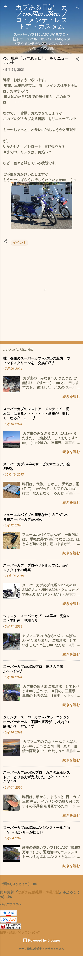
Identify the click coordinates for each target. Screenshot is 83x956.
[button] (77, 59)
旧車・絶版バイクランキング (20, 932)
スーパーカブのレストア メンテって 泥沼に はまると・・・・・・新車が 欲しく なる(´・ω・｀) (36, 414)
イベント (19, 243)
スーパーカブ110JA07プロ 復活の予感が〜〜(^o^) (33, 669)
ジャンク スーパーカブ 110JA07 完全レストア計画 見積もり (36, 618)
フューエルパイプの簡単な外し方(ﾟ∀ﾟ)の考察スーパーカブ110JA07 (35, 517)
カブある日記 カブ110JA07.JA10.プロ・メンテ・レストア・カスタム (41, 17)
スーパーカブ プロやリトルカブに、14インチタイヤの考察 (35, 567)
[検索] (77, 8)
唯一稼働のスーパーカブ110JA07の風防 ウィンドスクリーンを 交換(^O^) (36, 360)
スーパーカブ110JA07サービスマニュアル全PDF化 (36, 466)
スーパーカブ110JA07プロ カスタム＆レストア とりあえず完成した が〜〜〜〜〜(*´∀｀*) (36, 777)
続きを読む (71, 396)
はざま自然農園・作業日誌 (38, 892)
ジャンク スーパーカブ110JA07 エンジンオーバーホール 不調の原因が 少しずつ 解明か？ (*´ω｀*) (38, 722)
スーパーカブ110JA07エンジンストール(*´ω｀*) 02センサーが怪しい (36, 830)
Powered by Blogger (43, 940)
